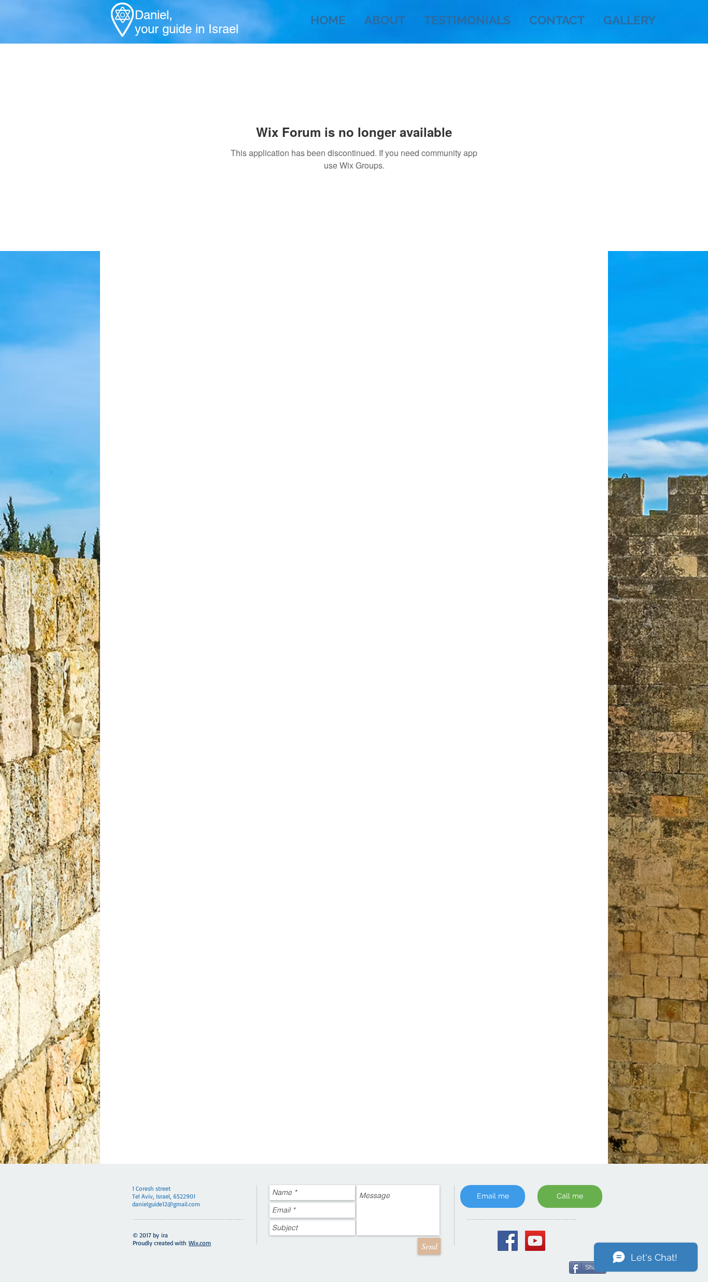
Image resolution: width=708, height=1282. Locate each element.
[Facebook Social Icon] (508, 1241)
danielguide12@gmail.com (166, 1204)
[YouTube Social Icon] (535, 1241)
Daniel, (154, 15)
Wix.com (200, 1243)
